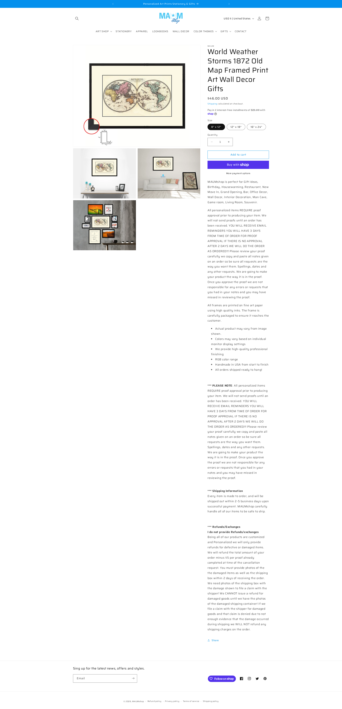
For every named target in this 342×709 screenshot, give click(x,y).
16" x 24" (256, 127)
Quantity (212, 135)
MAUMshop (138, 701)
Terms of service (191, 701)
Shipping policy (211, 701)
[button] (77, 18)
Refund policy (154, 701)
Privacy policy (172, 701)
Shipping (212, 103)
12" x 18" (236, 127)
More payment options (238, 173)
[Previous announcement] (113, 4)
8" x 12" (216, 127)
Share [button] (215, 640)
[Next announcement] (229, 4)
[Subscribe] (133, 678)
